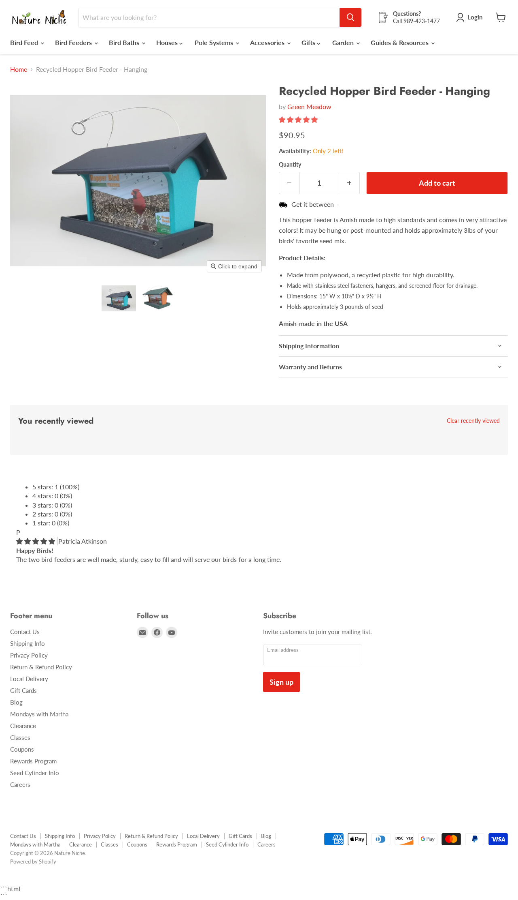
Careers (20, 784)
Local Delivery (29, 678)
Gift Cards (23, 690)
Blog (16, 702)
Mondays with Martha (39, 714)
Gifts (309, 42)
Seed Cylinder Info (34, 772)
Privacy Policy (29, 655)
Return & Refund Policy (41, 667)
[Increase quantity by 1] (349, 183)
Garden (343, 42)
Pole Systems (215, 42)
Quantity (290, 164)
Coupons (22, 749)
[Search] (350, 17)
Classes (20, 737)
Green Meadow (309, 106)
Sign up (281, 681)
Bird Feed (25, 42)
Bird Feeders (74, 42)
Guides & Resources (400, 42)
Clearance (23, 725)
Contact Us (25, 631)
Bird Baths (125, 42)
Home (18, 69)
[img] (36, 541)
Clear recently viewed (473, 421)
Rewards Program (33, 761)
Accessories (268, 42)
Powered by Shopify (33, 861)
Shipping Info (27, 643)
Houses (167, 42)
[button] (119, 298)
